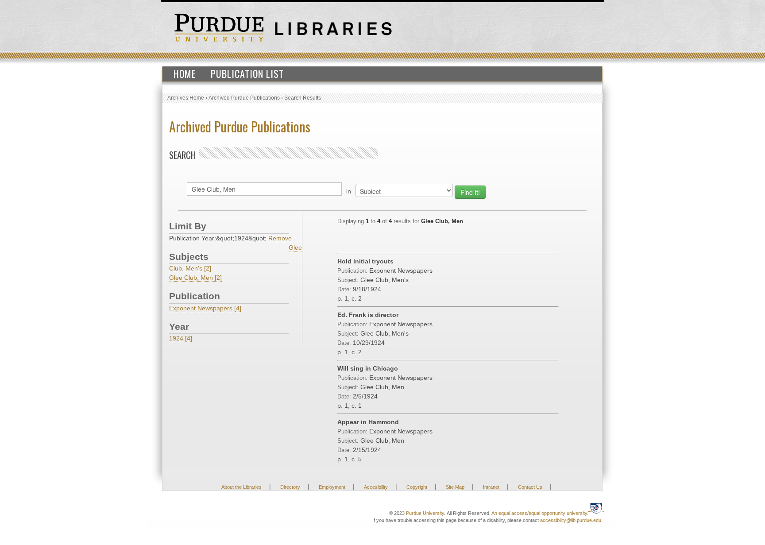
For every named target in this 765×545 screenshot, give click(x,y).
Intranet (491, 487)
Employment (332, 487)
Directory (290, 487)
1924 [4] (180, 338)
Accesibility (376, 487)
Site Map (455, 487)
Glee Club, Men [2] (195, 277)
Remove (280, 238)
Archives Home (185, 98)
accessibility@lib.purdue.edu (570, 520)
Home (185, 73)
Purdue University (425, 513)
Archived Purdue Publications (244, 98)
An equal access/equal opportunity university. (539, 513)
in (348, 191)
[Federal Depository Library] (596, 508)
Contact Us (530, 487)
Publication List (247, 73)
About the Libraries (241, 487)
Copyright (416, 487)
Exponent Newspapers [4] (205, 308)
